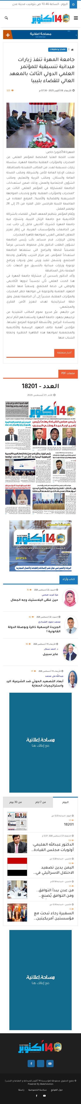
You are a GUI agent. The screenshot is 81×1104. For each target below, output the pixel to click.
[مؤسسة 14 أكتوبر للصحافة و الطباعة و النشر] (51, 18)
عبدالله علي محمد (54, 676)
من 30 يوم (15, 802)
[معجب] (36, 1096)
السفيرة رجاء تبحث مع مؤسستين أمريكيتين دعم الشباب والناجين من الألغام (52, 917)
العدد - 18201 (40, 387)
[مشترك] (44, 1096)
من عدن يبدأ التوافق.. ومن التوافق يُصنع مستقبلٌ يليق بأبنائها (54, 894)
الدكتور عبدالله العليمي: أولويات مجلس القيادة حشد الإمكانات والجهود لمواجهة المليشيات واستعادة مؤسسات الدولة (53, 848)
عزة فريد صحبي (50, 595)
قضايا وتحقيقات (57, 50)
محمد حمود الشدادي (49, 622)
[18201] (17, 821)
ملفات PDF (68, 373)
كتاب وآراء (69, 579)
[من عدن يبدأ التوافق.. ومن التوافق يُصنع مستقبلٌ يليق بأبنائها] (17, 890)
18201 (69, 825)
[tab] (65, 802)
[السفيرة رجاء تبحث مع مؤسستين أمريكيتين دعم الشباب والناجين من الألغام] (17, 913)
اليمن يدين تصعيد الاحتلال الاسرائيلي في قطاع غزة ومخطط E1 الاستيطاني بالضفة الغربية (55, 871)
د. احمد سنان (51, 649)
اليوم (65, 802)
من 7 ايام (40, 802)
